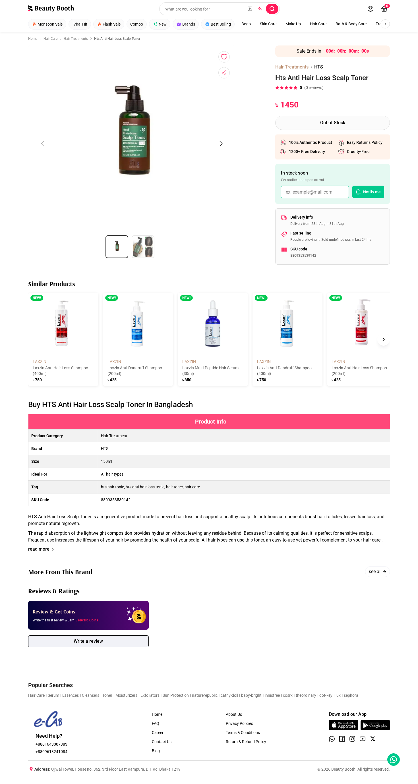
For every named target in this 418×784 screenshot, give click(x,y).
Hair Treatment (114, 436)
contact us (161, 741)
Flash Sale (112, 24)
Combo (136, 24)
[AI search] (259, 8)
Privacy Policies (239, 723)
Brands (188, 24)
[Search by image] (249, 8)
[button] (209, 479)
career (158, 732)
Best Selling (221, 24)
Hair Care (318, 24)
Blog (156, 750)
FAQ (155, 723)
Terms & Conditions (243, 732)
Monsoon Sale (50, 24)
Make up (293, 24)
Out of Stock (332, 122)
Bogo (246, 24)
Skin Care (268, 24)
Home (32, 39)
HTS (318, 67)
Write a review (88, 641)
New (163, 24)
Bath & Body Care (351, 24)
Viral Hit (80, 24)
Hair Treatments (76, 39)
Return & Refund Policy (246, 741)
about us (234, 714)
